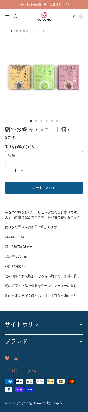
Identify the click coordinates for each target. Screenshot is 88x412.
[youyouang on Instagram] (18, 357)
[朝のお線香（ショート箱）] (44, 77)
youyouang (24, 403)
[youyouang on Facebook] (9, 357)
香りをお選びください (21, 146)
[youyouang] (44, 16)
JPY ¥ (32, 371)
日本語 (12, 371)
